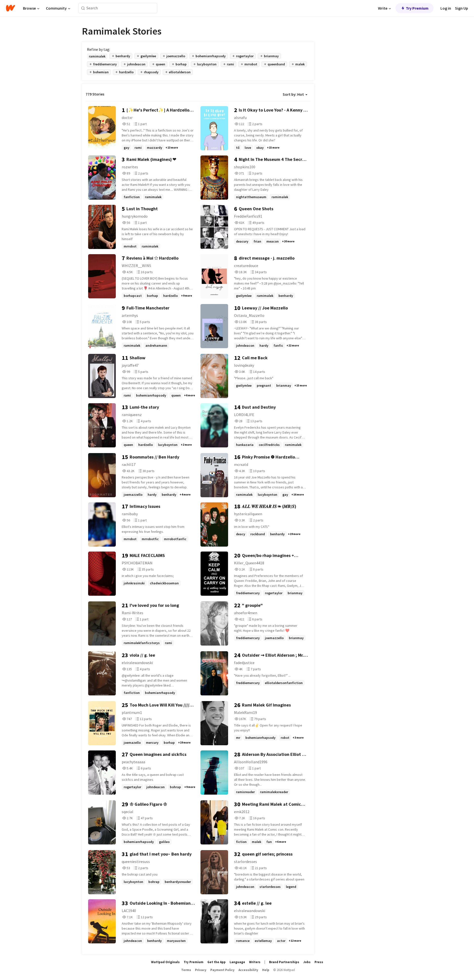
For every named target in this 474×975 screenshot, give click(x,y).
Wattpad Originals (165, 962)
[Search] (83, 8)
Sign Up (461, 8)
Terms (186, 970)
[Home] (10, 8)
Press (319, 962)
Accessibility (248, 970)
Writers (254, 962)
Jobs (307, 962)
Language (237, 962)
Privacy (200, 970)
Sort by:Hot (293, 94)
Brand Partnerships (284, 962)
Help (265, 970)
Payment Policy (222, 970)
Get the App (216, 962)
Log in (445, 8)
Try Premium (417, 8)
